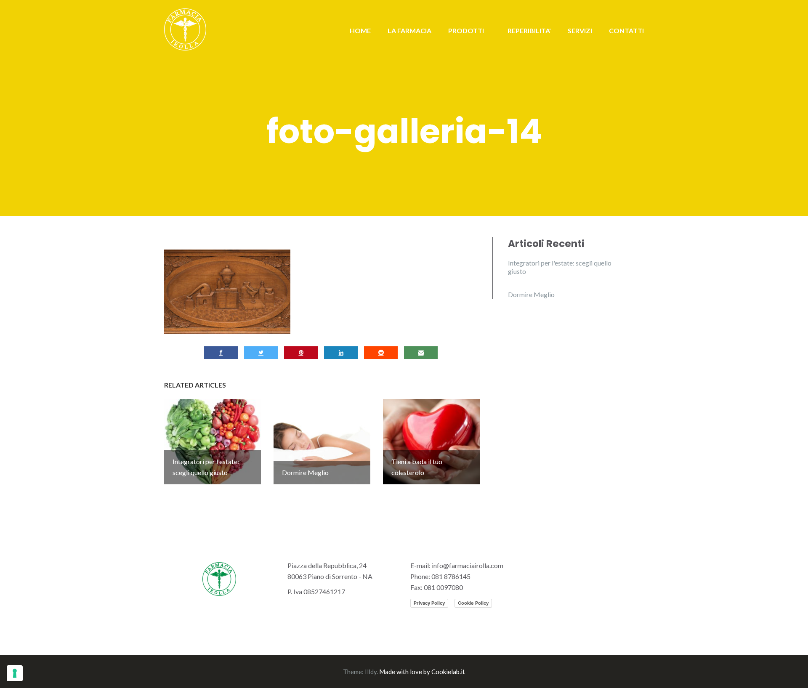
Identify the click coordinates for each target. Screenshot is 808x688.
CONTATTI (626, 31)
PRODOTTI (466, 31)
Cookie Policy (473, 603)
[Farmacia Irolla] (185, 28)
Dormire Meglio (531, 294)
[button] (227, 292)
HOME (360, 31)
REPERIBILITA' (529, 31)
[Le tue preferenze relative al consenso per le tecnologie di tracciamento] (15, 673)
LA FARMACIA (409, 31)
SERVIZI (580, 31)
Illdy (371, 671)
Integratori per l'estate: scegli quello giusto (559, 267)
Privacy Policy (429, 603)
